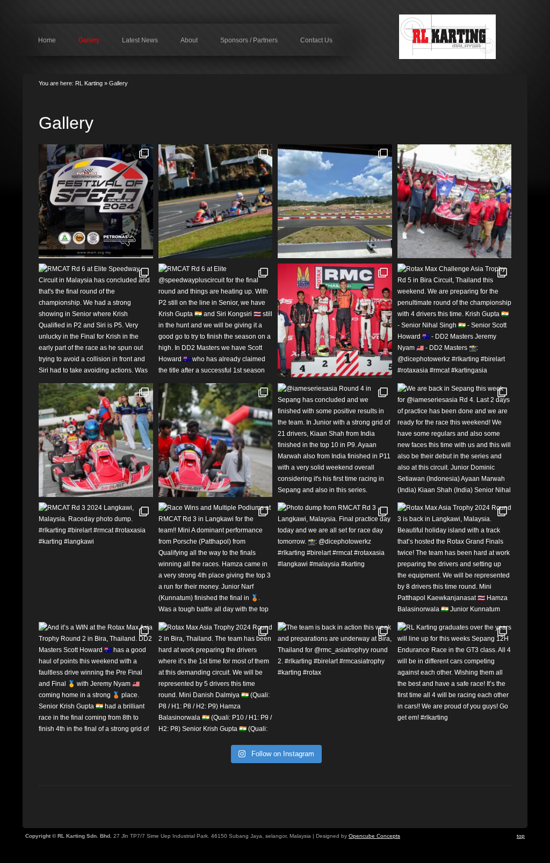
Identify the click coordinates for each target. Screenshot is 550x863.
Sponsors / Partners (249, 40)
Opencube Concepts (374, 836)
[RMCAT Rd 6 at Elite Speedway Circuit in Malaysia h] (96, 321)
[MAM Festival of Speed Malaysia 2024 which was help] (96, 201)
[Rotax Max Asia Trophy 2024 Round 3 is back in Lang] (454, 559)
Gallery (88, 40)
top (521, 836)
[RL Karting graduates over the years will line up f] (454, 679)
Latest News (140, 40)
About (189, 40)
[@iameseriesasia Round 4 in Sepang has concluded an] (335, 440)
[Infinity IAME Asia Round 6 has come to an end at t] (215, 201)
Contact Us (316, 40)
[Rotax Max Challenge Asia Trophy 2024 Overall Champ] (454, 201)
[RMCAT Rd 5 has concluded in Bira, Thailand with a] (335, 321)
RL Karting (460, 36)
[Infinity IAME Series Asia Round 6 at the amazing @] (335, 201)
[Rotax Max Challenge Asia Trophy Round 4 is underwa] (215, 440)
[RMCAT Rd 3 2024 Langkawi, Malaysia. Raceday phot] (96, 559)
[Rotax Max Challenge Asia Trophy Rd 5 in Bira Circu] (454, 321)
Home (47, 40)
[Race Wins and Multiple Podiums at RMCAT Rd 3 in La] (215, 559)
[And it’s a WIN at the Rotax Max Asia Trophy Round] (96, 679)
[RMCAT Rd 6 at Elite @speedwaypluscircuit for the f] (215, 321)
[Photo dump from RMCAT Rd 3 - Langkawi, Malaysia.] (335, 559)
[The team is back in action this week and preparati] (335, 679)
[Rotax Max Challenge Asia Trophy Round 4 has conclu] (96, 440)
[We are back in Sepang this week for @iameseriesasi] (454, 440)
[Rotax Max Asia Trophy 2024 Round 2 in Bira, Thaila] (215, 679)
